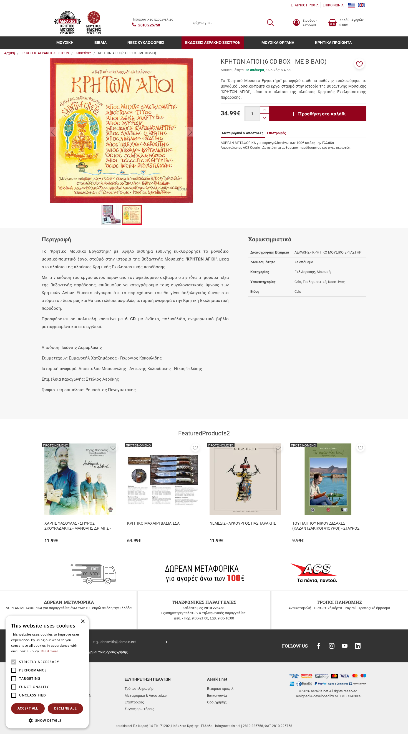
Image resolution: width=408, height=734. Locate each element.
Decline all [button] (65, 708)
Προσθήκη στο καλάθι (322, 113)
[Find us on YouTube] (344, 645)
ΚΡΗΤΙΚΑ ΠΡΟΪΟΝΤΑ (333, 42)
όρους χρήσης (117, 652)
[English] (361, 5)
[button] (359, 63)
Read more (50, 651)
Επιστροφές (134, 702)
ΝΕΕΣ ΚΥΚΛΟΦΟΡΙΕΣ (145, 42)
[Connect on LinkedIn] (357, 645)
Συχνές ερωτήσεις (139, 709)
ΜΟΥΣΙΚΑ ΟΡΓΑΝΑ (277, 42)
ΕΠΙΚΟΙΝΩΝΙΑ (333, 5)
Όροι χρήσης (217, 702)
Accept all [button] (27, 708)
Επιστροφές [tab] (276, 133)
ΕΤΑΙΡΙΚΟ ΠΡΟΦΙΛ (305, 5)
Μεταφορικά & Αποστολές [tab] (242, 133)
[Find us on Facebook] (318, 645)
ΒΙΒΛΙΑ (100, 42)
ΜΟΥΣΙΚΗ (65, 42)
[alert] (47, 672)
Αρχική (9, 53)
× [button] (82, 621)
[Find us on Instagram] (331, 645)
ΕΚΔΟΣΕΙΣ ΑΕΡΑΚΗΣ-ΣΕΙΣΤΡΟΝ (213, 42)
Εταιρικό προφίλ (220, 688)
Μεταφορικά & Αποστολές (146, 695)
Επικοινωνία (217, 695)
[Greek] (351, 5)
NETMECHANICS (348, 696)
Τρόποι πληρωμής (139, 688)
